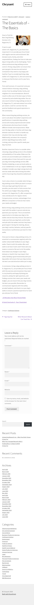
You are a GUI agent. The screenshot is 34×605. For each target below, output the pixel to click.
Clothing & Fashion (13, 310)
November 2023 (6, 506)
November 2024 (6, 480)
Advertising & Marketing (9, 528)
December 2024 (6, 478)
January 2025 (6, 476)
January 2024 (6, 502)
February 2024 (6, 499)
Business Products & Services (11, 535)
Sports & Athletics (7, 569)
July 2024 (5, 489)
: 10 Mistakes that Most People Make (14, 298)
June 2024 (5, 491)
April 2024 (5, 495)
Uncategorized (6, 576)
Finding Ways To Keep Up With (11, 444)
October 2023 (6, 508)
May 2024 (4, 493)
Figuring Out (8, 317)
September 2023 (7, 510)
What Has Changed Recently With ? (12, 441)
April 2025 (5, 469)
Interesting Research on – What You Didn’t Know (16, 437)
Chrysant (8, 4)
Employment (6, 539)
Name (7, 372)
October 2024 (6, 482)
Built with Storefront (9, 594)
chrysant (21, 17)
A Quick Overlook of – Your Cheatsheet (14, 302)
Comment (8, 346)
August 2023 (5, 512)
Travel (4, 574)
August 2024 (5, 487)
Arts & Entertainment (8, 531)
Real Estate (5, 563)
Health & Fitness (7, 546)
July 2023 (5, 515)
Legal (3, 554)
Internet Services (7, 552)
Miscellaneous (6, 556)
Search (4, 421)
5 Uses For (5, 439)
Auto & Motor (6, 533)
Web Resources (6, 578)
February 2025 (6, 474)
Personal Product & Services (10, 559)
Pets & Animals (6, 561)
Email (7, 381)
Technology (5, 571)
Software (4, 567)
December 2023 (6, 504)
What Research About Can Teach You (25, 318)
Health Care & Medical (8, 548)
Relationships (6, 565)
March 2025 (5, 472)
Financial (5, 541)
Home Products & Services (10, 550)
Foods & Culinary (7, 543)
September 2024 (7, 484)
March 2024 (5, 497)
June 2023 (5, 517)
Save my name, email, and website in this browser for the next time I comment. (17, 401)
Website (7, 390)
